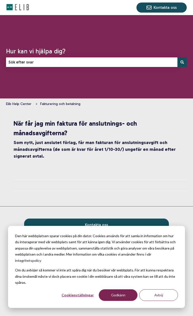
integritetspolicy (28, 260)
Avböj (158, 295)
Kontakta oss (165, 7)
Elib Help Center (18, 104)
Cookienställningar (78, 295)
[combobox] (91, 62)
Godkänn (118, 295)
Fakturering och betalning (60, 104)
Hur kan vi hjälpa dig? (36, 51)
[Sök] (182, 62)
